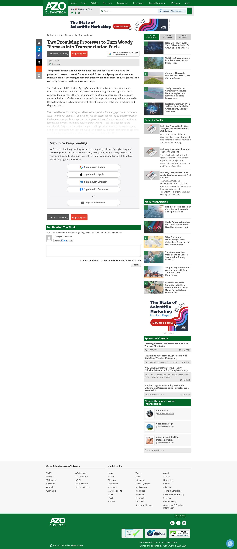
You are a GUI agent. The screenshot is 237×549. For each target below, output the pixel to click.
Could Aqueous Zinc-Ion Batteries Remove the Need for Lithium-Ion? (177, 224)
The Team (140, 501)
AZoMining (51, 490)
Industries (140, 490)
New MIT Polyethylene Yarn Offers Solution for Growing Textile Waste (177, 45)
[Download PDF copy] (39, 42)
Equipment (113, 483)
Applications (141, 487)
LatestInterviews (183, 36)
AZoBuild (50, 487)
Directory (112, 480)
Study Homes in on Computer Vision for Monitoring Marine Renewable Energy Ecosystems (175, 93)
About (166, 473)
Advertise (167, 487)
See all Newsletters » (154, 450)
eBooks (111, 498)
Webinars (112, 487)
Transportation (86, 35)
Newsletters (168, 480)
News (60, 35)
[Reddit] (39, 69)
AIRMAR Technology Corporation (163, 362)
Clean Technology (164, 423)
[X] (39, 62)
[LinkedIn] (39, 49)
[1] (153, 47)
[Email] (39, 75)
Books (110, 494)
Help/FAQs (140, 498)
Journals (111, 501)
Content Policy (169, 501)
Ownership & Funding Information (173, 506)
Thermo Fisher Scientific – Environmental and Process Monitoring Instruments (166, 375)
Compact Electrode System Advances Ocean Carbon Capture (177, 75)
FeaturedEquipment (167, 36)
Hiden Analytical (157, 394)
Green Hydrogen (143, 483)
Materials (140, 494)
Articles (111, 476)
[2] (153, 62)
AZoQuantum (81, 476)
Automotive (162, 410)
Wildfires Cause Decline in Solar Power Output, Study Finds (177, 60)
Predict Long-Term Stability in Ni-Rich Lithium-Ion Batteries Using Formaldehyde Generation (176, 287)
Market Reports (115, 490)
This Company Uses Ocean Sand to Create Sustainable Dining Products (176, 256)
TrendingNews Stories (151, 36)
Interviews (140, 480)
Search (166, 476)
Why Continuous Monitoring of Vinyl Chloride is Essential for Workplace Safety (177, 241)
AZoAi (78, 480)
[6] (153, 287)
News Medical (81, 483)
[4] (153, 93)
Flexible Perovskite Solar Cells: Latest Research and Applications (178, 209)
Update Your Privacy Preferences (68, 545)
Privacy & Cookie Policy (173, 494)
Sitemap (167, 498)
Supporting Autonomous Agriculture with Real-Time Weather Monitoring (178, 271)
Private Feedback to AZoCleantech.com (122, 260)
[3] (153, 77)
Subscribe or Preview (165, 413)
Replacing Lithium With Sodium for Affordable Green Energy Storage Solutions (177, 107)
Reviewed (56, 64)
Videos (139, 473)
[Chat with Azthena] (230, 543)
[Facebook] (39, 55)
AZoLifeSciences (82, 487)
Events (139, 476)
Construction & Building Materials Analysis (167, 438)
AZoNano (50, 476)
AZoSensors (80, 473)
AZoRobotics (51, 480)
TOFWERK (154, 350)
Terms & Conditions (172, 490)
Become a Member (144, 505)
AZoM (48, 473)
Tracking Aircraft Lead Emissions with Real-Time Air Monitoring (167, 344)
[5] (153, 108)
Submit (135, 264)
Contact (166, 483)
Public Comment (90, 260)
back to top (179, 515)
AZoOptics (50, 483)
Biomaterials (71, 35)
